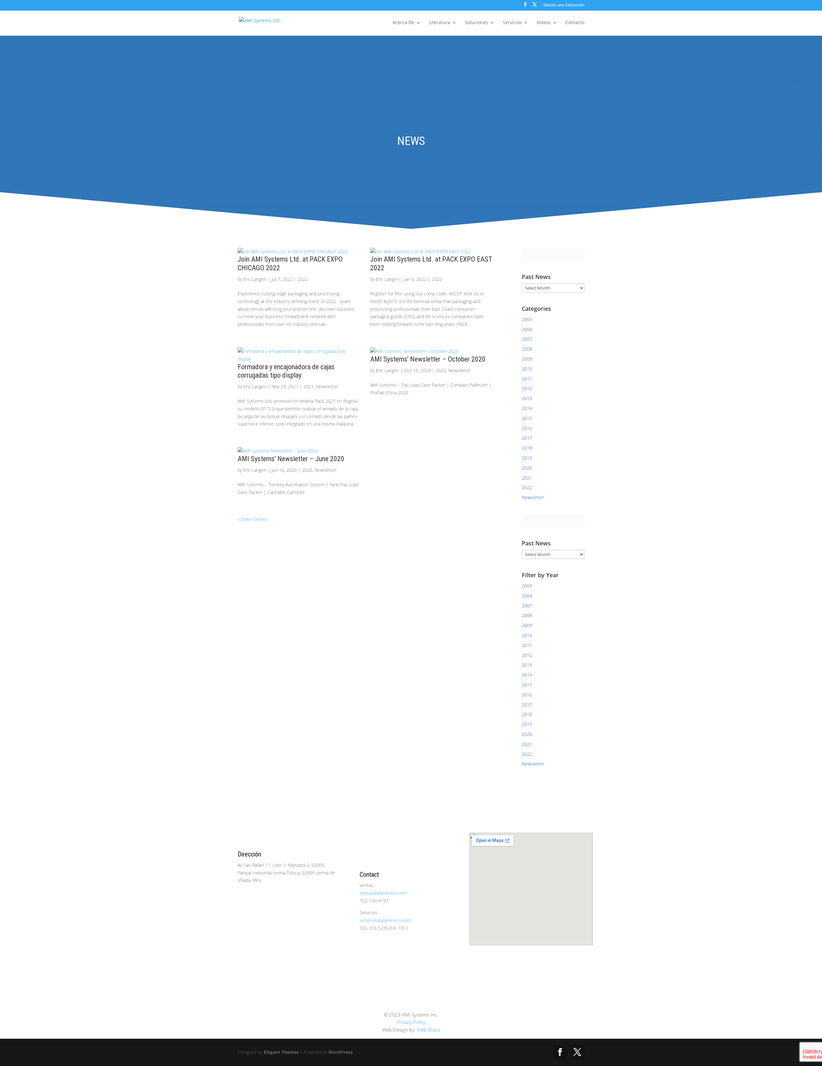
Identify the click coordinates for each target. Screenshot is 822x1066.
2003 (527, 319)
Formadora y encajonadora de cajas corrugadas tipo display (286, 371)
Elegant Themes (281, 1052)
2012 (527, 388)
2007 (527, 339)
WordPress (340, 1052)
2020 (441, 370)
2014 (527, 408)
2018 (527, 448)
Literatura (439, 22)
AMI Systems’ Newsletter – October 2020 (427, 359)
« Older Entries (252, 519)
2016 (527, 428)
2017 (527, 438)
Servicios (512, 22)
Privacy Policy (411, 1022)
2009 (527, 359)
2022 (303, 279)
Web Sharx (428, 1029)
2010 (527, 369)
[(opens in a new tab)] (299, 251)
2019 (527, 458)
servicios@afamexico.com (385, 920)
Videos (544, 22)
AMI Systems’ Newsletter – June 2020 (291, 459)
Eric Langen (255, 279)
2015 (527, 418)
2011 (527, 379)
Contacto (574, 22)
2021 (308, 386)
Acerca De (403, 22)
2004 (527, 329)
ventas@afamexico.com (383, 893)
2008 (527, 349)
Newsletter (327, 386)
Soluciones (476, 22)
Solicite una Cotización (563, 5)
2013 (527, 398)
